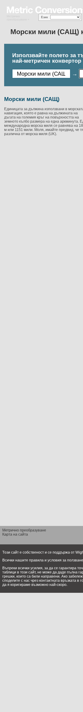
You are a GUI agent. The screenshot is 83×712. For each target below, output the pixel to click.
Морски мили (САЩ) (31, 99)
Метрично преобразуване (17, 18)
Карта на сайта (15, 534)
